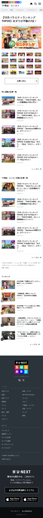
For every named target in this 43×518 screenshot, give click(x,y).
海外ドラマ (5, 398)
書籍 (23, 415)
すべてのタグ (6, 448)
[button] (39, 3)
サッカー (25, 398)
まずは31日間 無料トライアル (21, 490)
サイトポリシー (15, 511)
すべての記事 (6, 437)
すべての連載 (6, 441)
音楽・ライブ (26, 408)
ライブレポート (32, 10)
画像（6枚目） (6, 268)
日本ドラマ (5, 391)
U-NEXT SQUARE (7, 263)
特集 (11, 10)
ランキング (5, 430)
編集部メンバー (7, 434)
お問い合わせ (6, 459)
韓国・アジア (26, 391)
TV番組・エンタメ (28, 405)
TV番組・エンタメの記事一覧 (31, 263)
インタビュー (19, 10)
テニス (4, 405)
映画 (3, 395)
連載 (40, 10)
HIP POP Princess (28, 395)
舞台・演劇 (5, 412)
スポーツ (5, 419)
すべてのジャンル (7, 444)
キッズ (24, 412)
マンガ (4, 415)
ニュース (5, 10)
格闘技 (4, 401)
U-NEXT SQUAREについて (10, 455)
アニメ (4, 408)
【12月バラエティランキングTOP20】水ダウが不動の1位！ (18, 265)
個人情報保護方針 (27, 511)
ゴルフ (24, 401)
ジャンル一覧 (17, 263)
